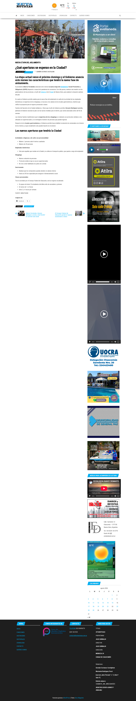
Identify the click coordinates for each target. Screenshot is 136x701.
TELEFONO (72, 628)
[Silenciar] (115, 282)
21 (108, 606)
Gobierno (43, 92)
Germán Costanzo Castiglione (45, 71)
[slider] (102, 281)
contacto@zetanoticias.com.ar (78, 635)
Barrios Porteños (29, 206)
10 (88, 603)
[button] (104, 83)
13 (103, 603)
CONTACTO (73, 15)
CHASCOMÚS (31, 15)
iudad (51, 92)
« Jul (88, 617)
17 (88, 606)
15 (112, 603)
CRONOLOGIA (63, 15)
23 (117, 606)
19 (98, 606)
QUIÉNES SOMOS (84, 15)
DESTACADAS (41, 15)
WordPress (66, 698)
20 (103, 606)
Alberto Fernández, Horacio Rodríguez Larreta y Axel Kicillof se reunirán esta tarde (35, 214)
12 (98, 603)
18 (93, 606)
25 (93, 610)
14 (108, 603)
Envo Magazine (79, 698)
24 (88, 610)
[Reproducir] (90, 282)
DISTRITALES (53, 15)
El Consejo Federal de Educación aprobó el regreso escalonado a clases (63, 214)
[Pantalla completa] (118, 282)
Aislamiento (64, 87)
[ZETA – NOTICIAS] (16, 15)
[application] (104, 83)
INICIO (22, 15)
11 (93, 603)
